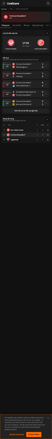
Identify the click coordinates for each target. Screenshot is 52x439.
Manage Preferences (16, 434)
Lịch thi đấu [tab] (16, 25)
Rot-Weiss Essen (17, 130)
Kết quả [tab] (26, 25)
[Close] (48, 418)
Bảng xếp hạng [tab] (37, 25)
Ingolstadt (14, 140)
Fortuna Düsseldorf (18, 135)
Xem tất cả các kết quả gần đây (26, 111)
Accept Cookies (33, 434)
